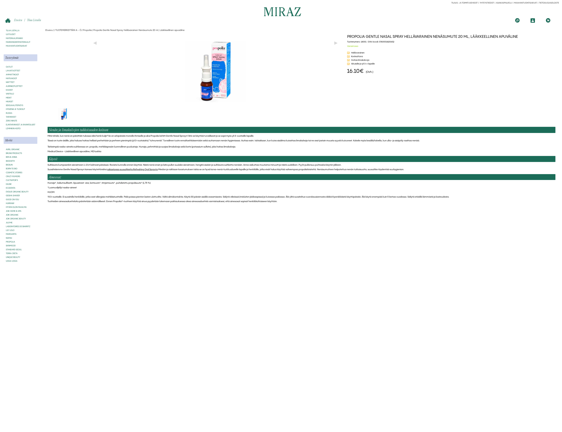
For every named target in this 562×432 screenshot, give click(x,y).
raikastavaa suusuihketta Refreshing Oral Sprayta (132, 169)
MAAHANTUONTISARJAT (525, 3)
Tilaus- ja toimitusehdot (464, 3)
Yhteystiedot (487, 3)
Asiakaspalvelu (504, 3)
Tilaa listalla (34, 20)
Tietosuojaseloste (549, 3)
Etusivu (18, 20)
